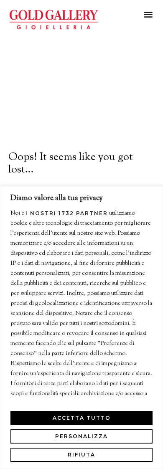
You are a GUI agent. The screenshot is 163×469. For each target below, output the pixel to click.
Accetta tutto (82, 418)
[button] (148, 14)
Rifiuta (81, 454)
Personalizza (81, 436)
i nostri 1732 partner (66, 213)
